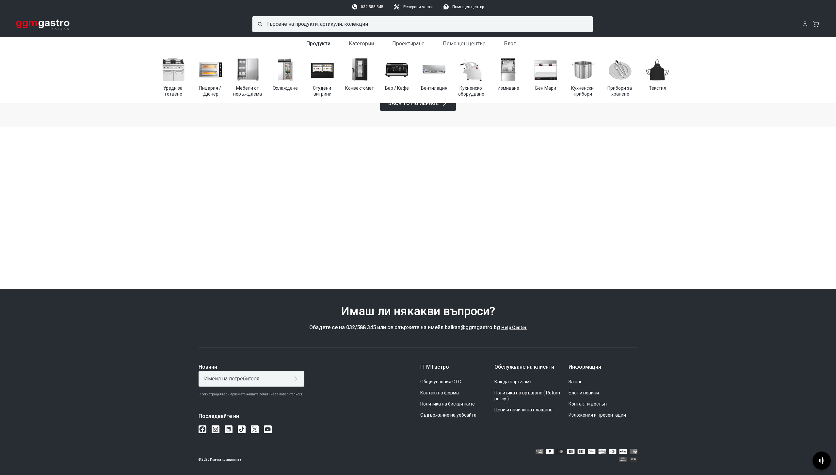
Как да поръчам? (513, 381)
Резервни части (418, 7)
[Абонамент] (297, 379)
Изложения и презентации (597, 415)
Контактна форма (439, 392)
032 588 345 (372, 7)
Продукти (318, 43)
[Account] (805, 24)
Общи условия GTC (440, 381)
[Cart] (815, 24)
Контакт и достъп (588, 403)
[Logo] (43, 24)
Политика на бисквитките (447, 403)
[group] (173, 76)
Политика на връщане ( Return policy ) (527, 395)
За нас (575, 381)
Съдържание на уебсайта (448, 415)
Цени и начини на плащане (523, 409)
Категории (361, 43)
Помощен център (468, 7)
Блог (510, 43)
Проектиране (408, 43)
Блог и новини (584, 392)
